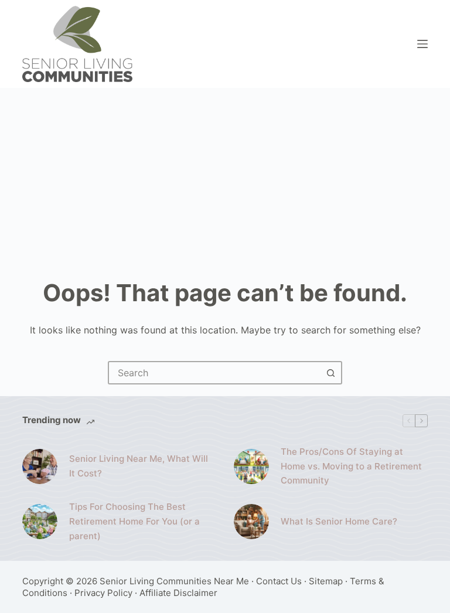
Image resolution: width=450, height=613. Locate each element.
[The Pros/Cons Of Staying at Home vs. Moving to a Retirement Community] (251, 466)
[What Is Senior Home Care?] (251, 521)
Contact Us (279, 581)
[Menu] (422, 44)
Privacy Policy (103, 592)
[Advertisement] (225, 176)
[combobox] (214, 372)
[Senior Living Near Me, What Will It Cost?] (39, 466)
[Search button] (330, 372)
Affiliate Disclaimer (178, 592)
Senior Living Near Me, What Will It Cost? (138, 466)
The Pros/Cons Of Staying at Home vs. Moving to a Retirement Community (351, 466)
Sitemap (326, 581)
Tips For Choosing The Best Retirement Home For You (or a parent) (134, 521)
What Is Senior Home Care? (339, 521)
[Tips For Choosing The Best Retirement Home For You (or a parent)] (39, 521)
